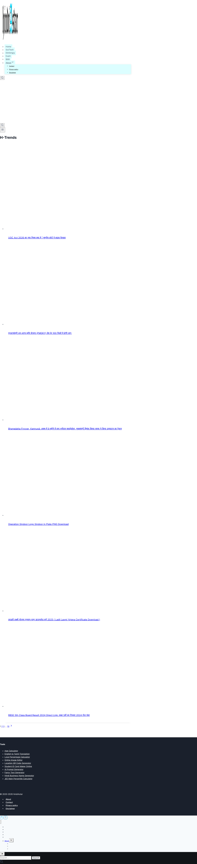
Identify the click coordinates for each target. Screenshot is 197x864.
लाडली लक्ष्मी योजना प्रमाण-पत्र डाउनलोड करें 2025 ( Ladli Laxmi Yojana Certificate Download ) (54, 619)
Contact (11, 66)
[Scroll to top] (1, 817)
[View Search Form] (2, 78)
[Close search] (2, 854)
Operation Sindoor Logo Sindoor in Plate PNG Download (38, 524)
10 (8, 726)
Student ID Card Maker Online (18, 766)
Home (8, 46)
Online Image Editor (13, 760)
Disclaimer (12, 72)
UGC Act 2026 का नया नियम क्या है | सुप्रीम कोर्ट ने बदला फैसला (37, 237)
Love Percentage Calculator (17, 757)
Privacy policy (13, 69)
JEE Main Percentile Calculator (18, 779)
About (8, 799)
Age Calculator (11, 751)
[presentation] (68, 189)
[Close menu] (0, 822)
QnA (8, 59)
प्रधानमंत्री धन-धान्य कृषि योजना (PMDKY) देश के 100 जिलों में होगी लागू (39, 333)
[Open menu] (2, 129)
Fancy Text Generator (14, 772)
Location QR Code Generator (18, 763)
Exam (8, 56)
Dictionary (10, 53)
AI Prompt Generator (14, 769)
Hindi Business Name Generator (19, 775)
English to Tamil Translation (17, 754)
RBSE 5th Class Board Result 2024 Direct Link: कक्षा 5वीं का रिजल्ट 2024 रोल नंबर (49, 715)
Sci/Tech (10, 50)
